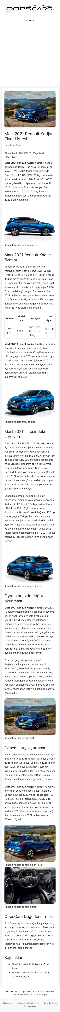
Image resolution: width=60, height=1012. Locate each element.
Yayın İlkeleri (31, 1006)
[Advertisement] (30, 56)
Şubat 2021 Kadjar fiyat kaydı (30, 758)
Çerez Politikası (50, 1003)
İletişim (20, 1003)
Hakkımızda (8, 1003)
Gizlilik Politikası (33, 1003)
